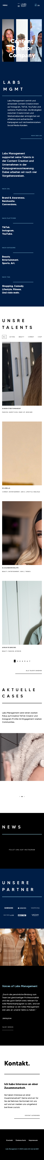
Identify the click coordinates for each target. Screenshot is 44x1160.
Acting (12, 337)
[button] (5, 5)
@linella (6, 488)
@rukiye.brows (9, 647)
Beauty (21, 337)
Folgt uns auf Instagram (22, 850)
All (4, 337)
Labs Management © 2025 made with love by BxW (22, 1149)
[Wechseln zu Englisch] (39, 5)
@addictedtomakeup (11, 408)
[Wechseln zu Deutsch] (36, 5)
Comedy (31, 337)
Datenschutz (21, 1140)
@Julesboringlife (10, 568)
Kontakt (9, 1140)
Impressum (33, 1140)
